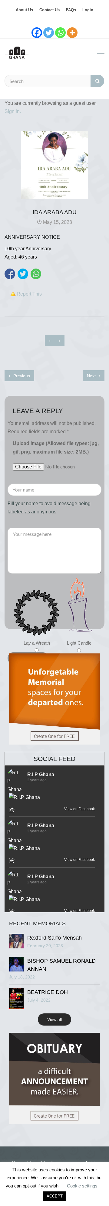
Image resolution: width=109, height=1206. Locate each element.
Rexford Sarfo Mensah (54, 938)
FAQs (71, 10)
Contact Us (49, 10)
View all (54, 1019)
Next (92, 375)
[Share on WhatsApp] (36, 274)
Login (87, 10)
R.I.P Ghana (40, 774)
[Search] (97, 81)
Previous (21, 375)
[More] (72, 32)
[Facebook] (36, 32)
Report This (29, 293)
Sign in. (13, 111)
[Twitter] (48, 32)
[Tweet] (23, 274)
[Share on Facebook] (10, 274)
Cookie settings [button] (82, 1185)
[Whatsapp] (60, 32)
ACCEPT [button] (55, 1196)
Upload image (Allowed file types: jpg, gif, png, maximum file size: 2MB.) (56, 447)
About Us (24, 10)
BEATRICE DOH (47, 992)
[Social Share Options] (12, 810)
